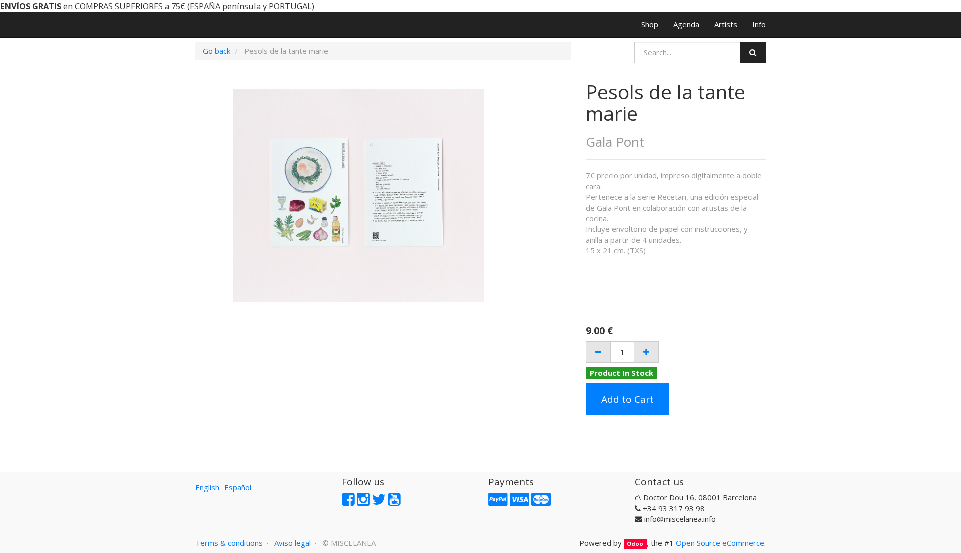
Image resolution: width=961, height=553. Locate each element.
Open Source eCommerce (720, 543)
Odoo (635, 543)
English (207, 487)
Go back (216, 51)
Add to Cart (627, 399)
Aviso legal (292, 543)
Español (237, 487)
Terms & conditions (229, 543)
